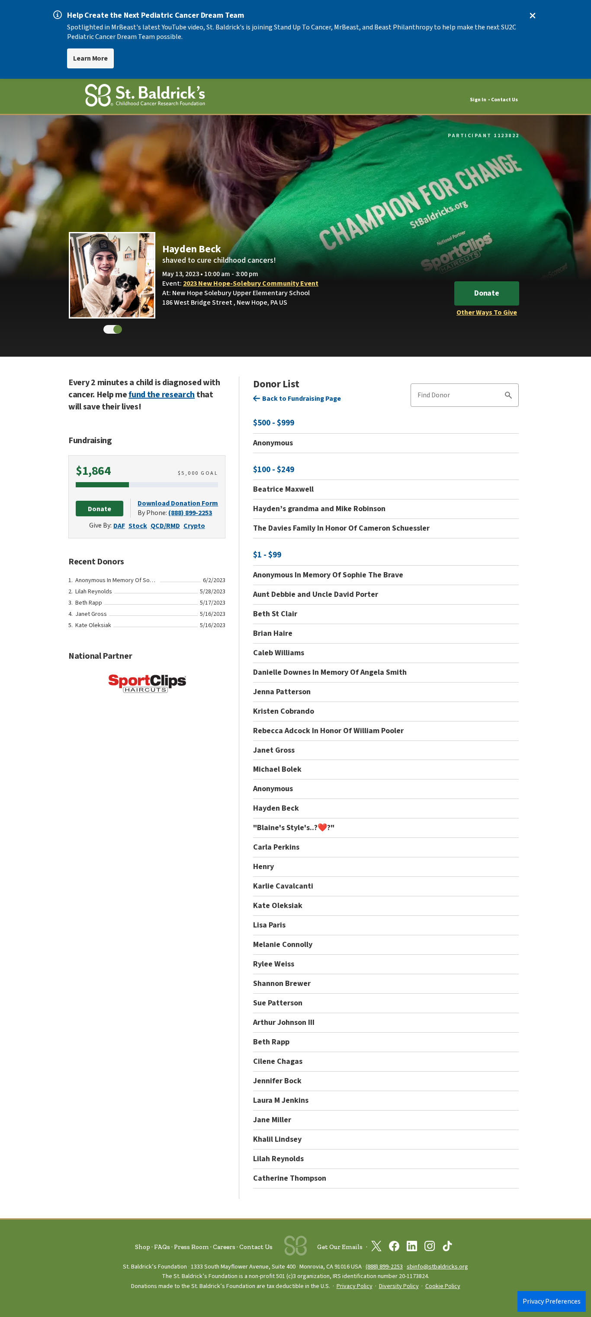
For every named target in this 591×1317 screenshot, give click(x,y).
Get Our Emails (340, 1247)
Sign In (478, 99)
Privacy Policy (355, 1286)
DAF (119, 526)
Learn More (90, 58)
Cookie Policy (442, 1286)
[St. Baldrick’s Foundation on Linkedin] (412, 1248)
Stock (137, 526)
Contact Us (504, 99)
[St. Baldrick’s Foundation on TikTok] (447, 1248)
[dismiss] (532, 15)
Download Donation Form (178, 503)
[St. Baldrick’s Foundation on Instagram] (429, 1248)
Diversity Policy (399, 1286)
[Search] (508, 396)
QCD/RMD (165, 526)
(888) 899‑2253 (384, 1266)
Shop (142, 1247)
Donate (486, 293)
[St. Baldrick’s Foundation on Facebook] (394, 1248)
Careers (224, 1247)
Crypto (194, 526)
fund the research (161, 395)
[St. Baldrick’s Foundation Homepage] (145, 96)
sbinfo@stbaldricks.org (437, 1266)
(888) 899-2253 (190, 513)
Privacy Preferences (552, 1301)
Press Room (191, 1247)
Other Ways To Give (486, 312)
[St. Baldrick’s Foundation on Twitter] (376, 1248)
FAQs (162, 1247)
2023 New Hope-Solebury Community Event (250, 283)
